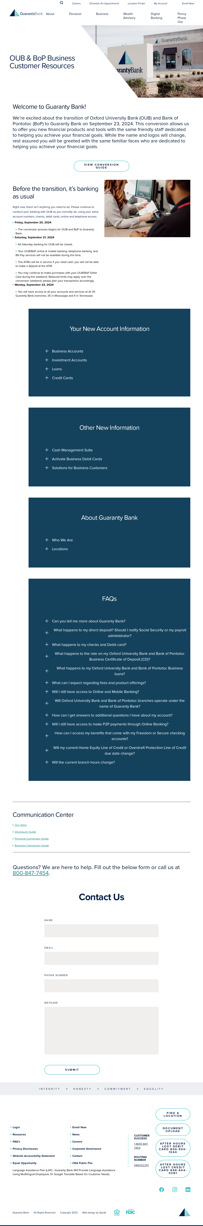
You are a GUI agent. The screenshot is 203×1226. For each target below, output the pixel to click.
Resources (19, 1134)
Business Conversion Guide (32, 845)
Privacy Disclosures (25, 1149)
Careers (76, 3)
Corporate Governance (86, 1149)
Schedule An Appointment (104, 3)
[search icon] (61, 3)
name (48, 920)
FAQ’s (16, 1142)
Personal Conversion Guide (32, 839)
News (76, 1134)
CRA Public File (82, 1163)
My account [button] (160, 3)
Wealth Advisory (129, 15)
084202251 (141, 1165)
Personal (75, 13)
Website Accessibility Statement (34, 1156)
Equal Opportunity (24, 1163)
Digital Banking (156, 15)
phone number (56, 975)
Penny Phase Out (182, 17)
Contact (77, 1156)
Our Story (21, 825)
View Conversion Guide (101, 166)
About (50, 13)
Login (16, 1127)
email (48, 947)
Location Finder (136, 3)
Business (102, 13)
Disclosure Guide (25, 832)
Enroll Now (188, 3)
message (51, 1002)
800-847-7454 (31, 873)
